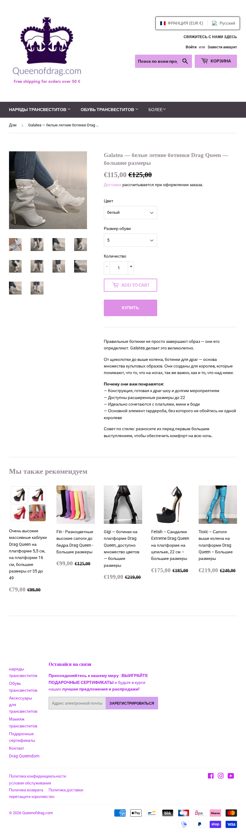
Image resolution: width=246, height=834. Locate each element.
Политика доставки (66, 790)
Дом (12, 125)
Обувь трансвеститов (108, 109)
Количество (115, 256)
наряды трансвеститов (38, 109)
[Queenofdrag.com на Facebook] (211, 776)
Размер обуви (117, 228)
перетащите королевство (31, 796)
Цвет (108, 200)
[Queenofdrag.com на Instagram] (221, 776)
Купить (130, 307)
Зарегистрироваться (132, 703)
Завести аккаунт (222, 47)
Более (155, 109)
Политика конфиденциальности (37, 776)
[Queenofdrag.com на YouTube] (231, 776)
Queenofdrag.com (37, 813)
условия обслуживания (30, 783)
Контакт (16, 748)
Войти (191, 47)
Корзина (220, 60)
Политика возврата (26, 790)
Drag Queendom (24, 756)
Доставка (113, 184)
